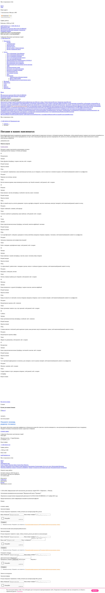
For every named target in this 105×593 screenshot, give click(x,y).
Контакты (70, 114)
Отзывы (6, 113)
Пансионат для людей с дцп (57, 110)
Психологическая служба (57, 109)
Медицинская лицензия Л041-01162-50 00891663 (13, 28)
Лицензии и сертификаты (42, 114)
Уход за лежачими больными (15, 107)
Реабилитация (64, 111)
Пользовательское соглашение (59, 467)
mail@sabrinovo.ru (5, 25)
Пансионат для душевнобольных (51, 111)
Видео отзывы (11, 113)
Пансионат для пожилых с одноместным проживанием (28, 111)
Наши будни (9, 114)
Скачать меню (4, 146)
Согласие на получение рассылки (42, 467)
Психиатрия (71, 111)
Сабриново (3, 479)
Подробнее (20, 591)
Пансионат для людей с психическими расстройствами (73, 104)
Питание (15, 114)
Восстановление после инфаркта (13, 109)
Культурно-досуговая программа (72, 109)
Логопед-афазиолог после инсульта (82, 106)
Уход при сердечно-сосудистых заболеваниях (61, 106)
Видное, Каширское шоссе (60, 102)
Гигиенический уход (10, 110)
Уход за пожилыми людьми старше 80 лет (48, 104)
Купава (9, 102)
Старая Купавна (15, 102)
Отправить (3, 522)
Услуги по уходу (5, 103)
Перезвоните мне (5, 27)
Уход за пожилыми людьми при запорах (27, 104)
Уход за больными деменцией (35, 103)
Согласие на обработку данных (24, 467)
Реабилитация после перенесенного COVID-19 (68, 107)
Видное (69, 102)
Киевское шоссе (31, 102)
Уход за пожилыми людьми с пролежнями (38, 106)
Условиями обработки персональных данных (50, 524)
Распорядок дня (21, 114)
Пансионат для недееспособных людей (40, 110)
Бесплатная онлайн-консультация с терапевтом (13, 30)
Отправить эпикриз (6, 31)
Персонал (17, 113)
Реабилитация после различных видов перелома (35, 109)
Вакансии (51, 114)
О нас (2, 113)
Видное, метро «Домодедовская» (44, 102)
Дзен (2, 7)
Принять (95, 590)
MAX (2, 6)
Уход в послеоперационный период (32, 107)
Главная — (6, 123)
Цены (21, 113)
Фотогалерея (57, 114)
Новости (25, 113)
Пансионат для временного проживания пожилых (78, 110)
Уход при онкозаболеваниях (49, 107)
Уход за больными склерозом (88, 103)
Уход (28, 110)
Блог (33, 113)
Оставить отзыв (18, 466)
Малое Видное (23, 102)
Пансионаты (4, 102)
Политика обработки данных (8, 467)
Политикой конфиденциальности (32, 524)
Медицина (3, 114)
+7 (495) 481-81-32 (15, 25)
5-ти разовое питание (21, 110)
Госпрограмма (64, 114)
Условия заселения (30, 114)
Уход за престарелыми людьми (73, 103)
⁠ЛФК (49, 109)
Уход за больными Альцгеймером (18, 103)
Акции (30, 113)
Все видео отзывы (5, 401)
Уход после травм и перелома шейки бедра (54, 103)
